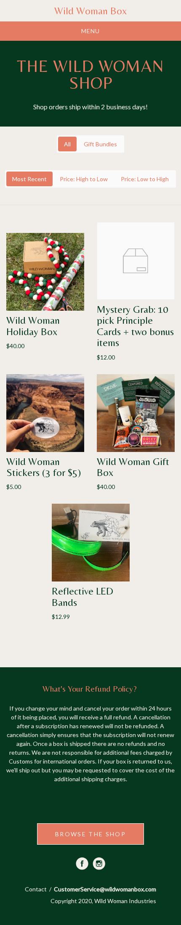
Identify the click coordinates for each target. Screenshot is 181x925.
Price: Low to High (145, 178)
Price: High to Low (84, 178)
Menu (90, 30)
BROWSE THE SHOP (90, 834)
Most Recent (29, 178)
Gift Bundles (100, 144)
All (67, 144)
